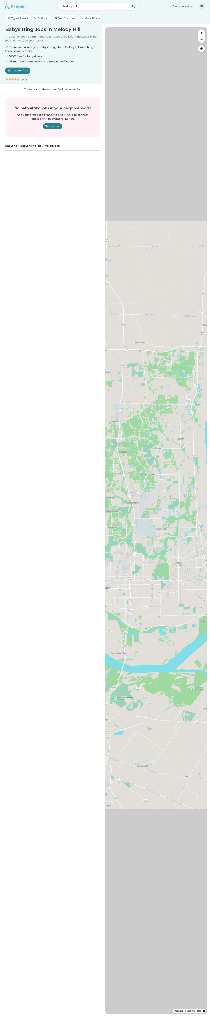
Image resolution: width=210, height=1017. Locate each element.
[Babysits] (15, 6)
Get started (52, 126)
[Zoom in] (201, 33)
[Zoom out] (201, 39)
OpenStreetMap (194, 1010)
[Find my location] (201, 48)
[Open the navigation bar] (202, 6)
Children (43, 18)
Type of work (19, 18)
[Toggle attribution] (204, 1011)
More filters (92, 18)
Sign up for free (17, 70)
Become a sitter (183, 6)
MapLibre (178, 1010)
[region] (156, 520)
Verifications (66, 18)
